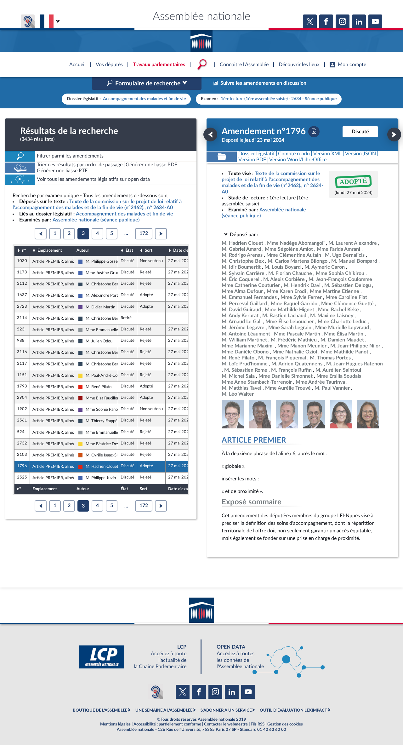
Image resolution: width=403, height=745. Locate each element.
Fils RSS (257, 724)
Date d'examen (187, 250)
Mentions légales (115, 724)
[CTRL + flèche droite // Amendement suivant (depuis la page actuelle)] (394, 134)
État (129, 250)
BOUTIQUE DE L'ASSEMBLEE (100, 710)
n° (24, 250)
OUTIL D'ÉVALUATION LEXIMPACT (293, 710)
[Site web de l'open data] (265, 657)
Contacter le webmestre (226, 724)
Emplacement (49, 250)
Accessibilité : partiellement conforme (167, 724)
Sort (148, 250)
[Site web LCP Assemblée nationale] (137, 657)
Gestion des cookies (285, 724)
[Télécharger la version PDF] (314, 131)
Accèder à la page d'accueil (201, 38)
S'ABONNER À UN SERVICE (226, 710)
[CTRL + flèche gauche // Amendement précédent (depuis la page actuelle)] (210, 134)
